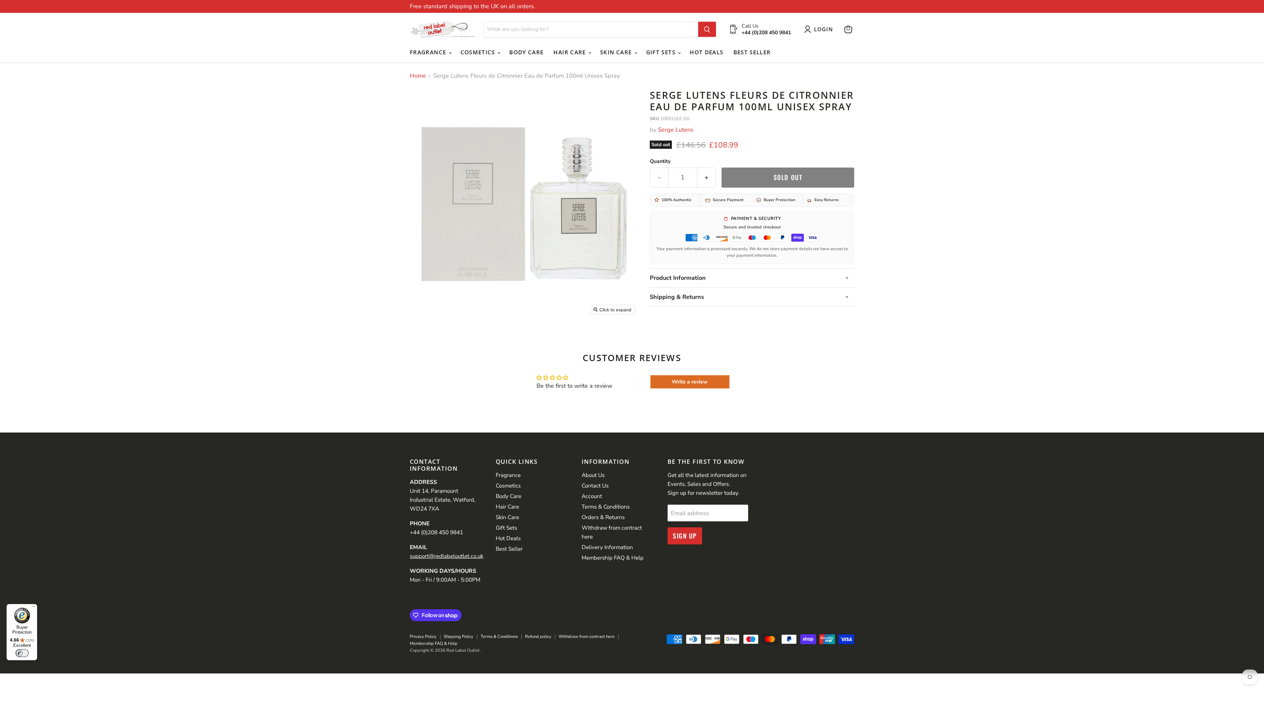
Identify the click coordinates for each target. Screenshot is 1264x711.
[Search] (707, 29)
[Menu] (33, 608)
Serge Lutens (676, 130)
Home (418, 75)
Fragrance (429, 52)
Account (592, 496)
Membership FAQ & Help (613, 558)
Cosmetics (479, 52)
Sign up (685, 535)
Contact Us (595, 485)
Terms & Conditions (606, 507)
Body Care (526, 52)
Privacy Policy (423, 637)
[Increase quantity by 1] (706, 177)
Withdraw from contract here (587, 637)
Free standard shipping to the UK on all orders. (472, 6)
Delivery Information (607, 547)
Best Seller (752, 52)
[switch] (22, 653)
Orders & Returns (603, 517)
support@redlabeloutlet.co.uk (446, 556)
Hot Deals (706, 52)
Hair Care (570, 52)
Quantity (660, 161)
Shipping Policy (458, 637)
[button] (820, 29)
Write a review (690, 381)
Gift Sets (661, 52)
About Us (593, 475)
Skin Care (617, 52)
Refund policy (538, 637)
